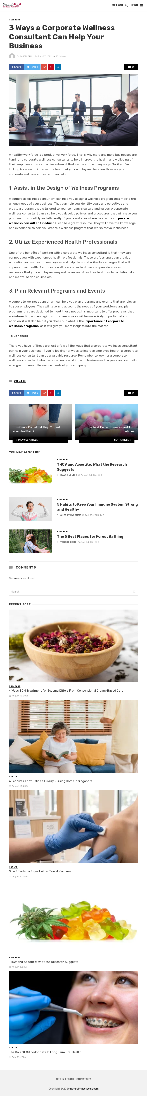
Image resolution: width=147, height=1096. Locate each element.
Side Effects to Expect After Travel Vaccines (40, 871)
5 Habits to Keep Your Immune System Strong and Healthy (97, 507)
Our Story (83, 1079)
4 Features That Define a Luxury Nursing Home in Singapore (50, 781)
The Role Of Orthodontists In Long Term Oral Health (45, 1052)
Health (13, 777)
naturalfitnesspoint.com (84, 1088)
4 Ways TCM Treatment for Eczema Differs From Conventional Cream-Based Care (66, 690)
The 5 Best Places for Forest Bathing (90, 536)
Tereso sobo (68, 542)
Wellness (15, 20)
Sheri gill (26, 56)
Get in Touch (65, 1079)
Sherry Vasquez (70, 515)
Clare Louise (68, 475)
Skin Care (14, 686)
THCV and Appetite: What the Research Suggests (92, 467)
